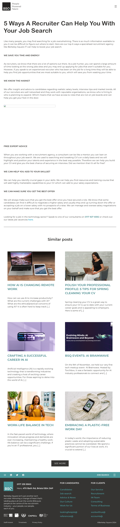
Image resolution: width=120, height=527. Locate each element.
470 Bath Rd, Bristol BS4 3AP (38, 488)
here (30, 219)
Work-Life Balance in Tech (31, 425)
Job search (103, 475)
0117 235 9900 (24, 484)
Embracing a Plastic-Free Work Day (87, 427)
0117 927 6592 (92, 217)
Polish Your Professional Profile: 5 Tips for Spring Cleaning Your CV (88, 289)
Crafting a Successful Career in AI (27, 357)
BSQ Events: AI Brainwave (87, 355)
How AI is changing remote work (31, 287)
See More (60, 463)
